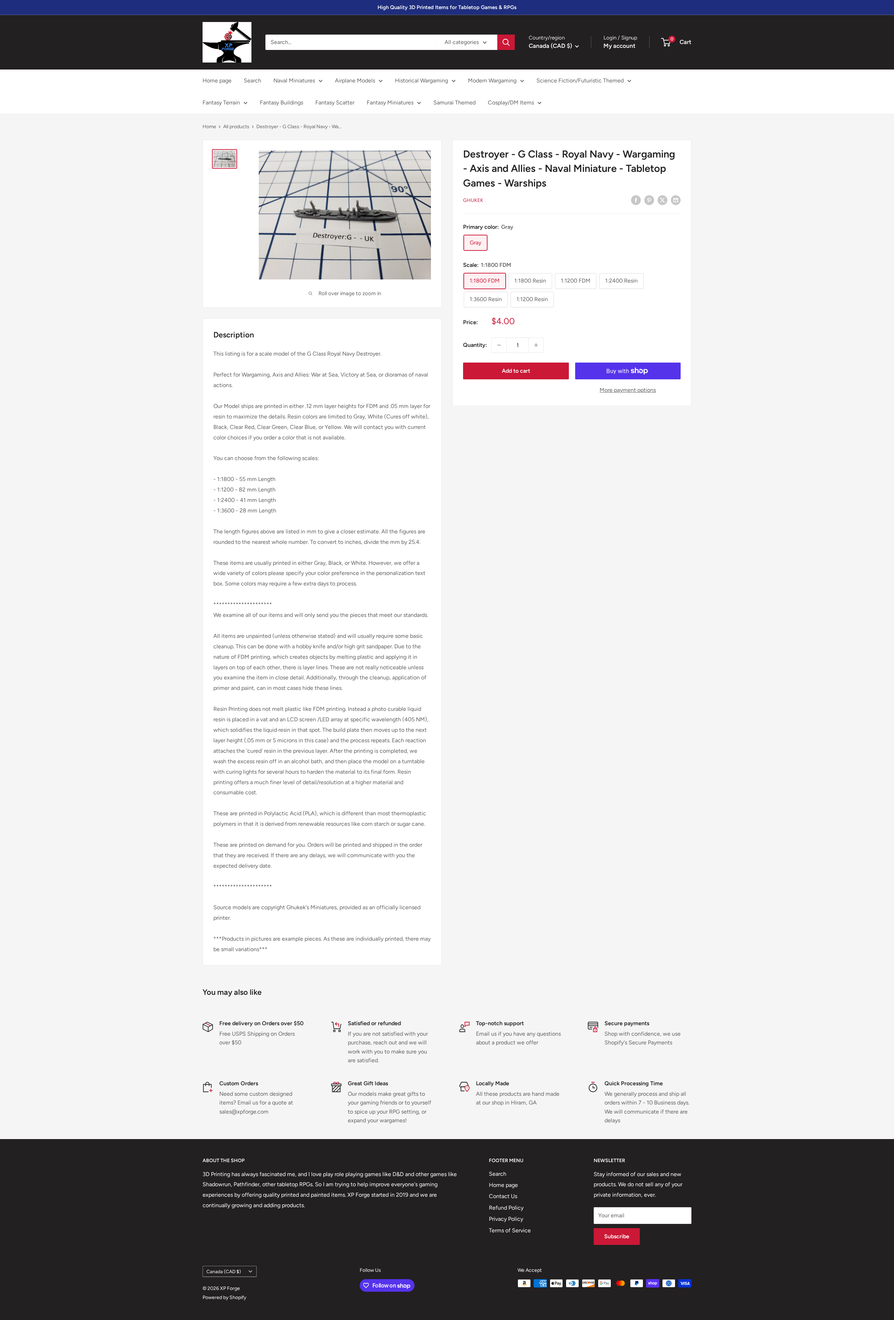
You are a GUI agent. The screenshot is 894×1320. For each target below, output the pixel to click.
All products (236, 127)
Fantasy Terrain (221, 102)
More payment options (628, 390)
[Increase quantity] (536, 345)
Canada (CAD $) (223, 1271)
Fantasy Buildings (281, 102)
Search (252, 80)
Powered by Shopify (224, 1297)
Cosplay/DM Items (511, 102)
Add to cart (516, 370)
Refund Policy (506, 1207)
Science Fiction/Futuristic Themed (580, 80)
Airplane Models (355, 80)
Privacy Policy (506, 1219)
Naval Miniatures (294, 80)
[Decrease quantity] (499, 345)
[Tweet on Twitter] (662, 200)
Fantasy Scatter (334, 102)
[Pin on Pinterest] (649, 200)
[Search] (506, 42)
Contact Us (503, 1196)
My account (619, 45)
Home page (217, 80)
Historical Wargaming (421, 80)
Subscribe (616, 1236)
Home (209, 127)
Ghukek (473, 200)
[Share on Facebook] (636, 200)
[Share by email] (676, 200)
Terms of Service (510, 1230)
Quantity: (475, 345)
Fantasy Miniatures (390, 102)
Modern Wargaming (492, 80)
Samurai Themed (454, 102)
